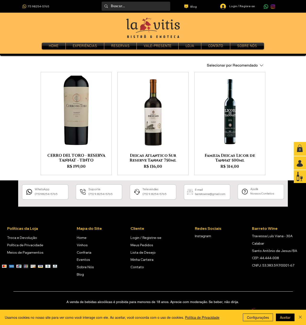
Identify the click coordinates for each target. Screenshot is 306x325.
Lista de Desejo (143, 252)
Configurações (258, 317)
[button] (300, 148)
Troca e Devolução (22, 238)
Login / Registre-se (146, 238)
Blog (80, 274)
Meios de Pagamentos (25, 252)
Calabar (258, 243)
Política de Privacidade (25, 245)
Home (82, 238)
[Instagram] (273, 6)
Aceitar (285, 317)
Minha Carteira (142, 259)
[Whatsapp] (266, 6)
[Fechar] (300, 317)
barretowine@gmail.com (210, 194)
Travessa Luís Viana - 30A (272, 236)
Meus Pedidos (142, 245)
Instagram (203, 236)
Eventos (83, 259)
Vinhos (82, 245)
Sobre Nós (85, 267)
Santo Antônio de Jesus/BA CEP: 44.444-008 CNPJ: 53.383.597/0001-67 (274, 258)
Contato (137, 267)
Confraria (84, 252)
